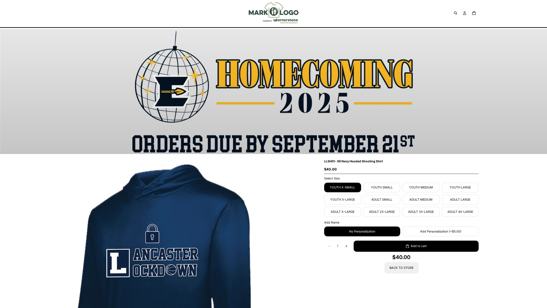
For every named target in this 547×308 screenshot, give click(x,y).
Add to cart (419, 246)
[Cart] (474, 13)
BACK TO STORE (401, 268)
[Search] (455, 13)
